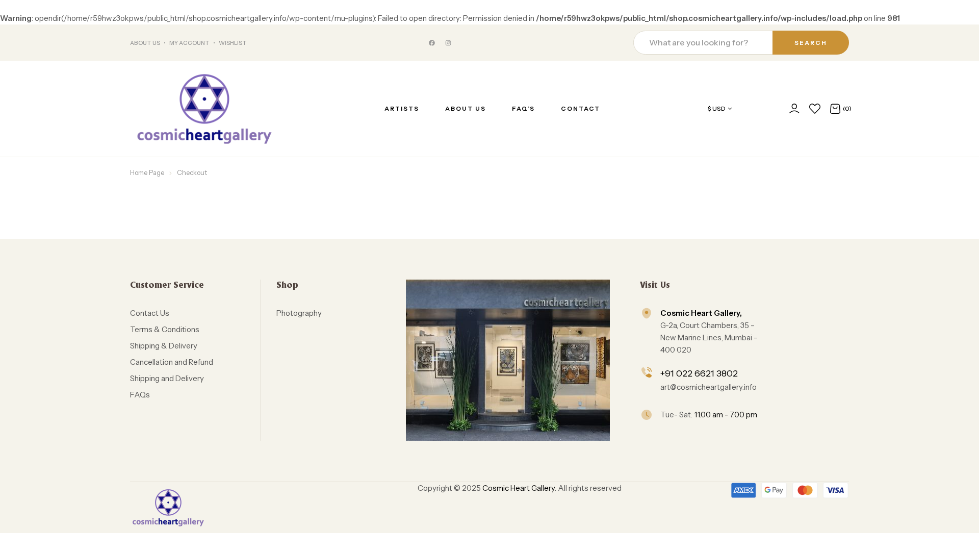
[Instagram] (448, 43)
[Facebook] (432, 43)
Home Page (147, 172)
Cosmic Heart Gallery (518, 488)
